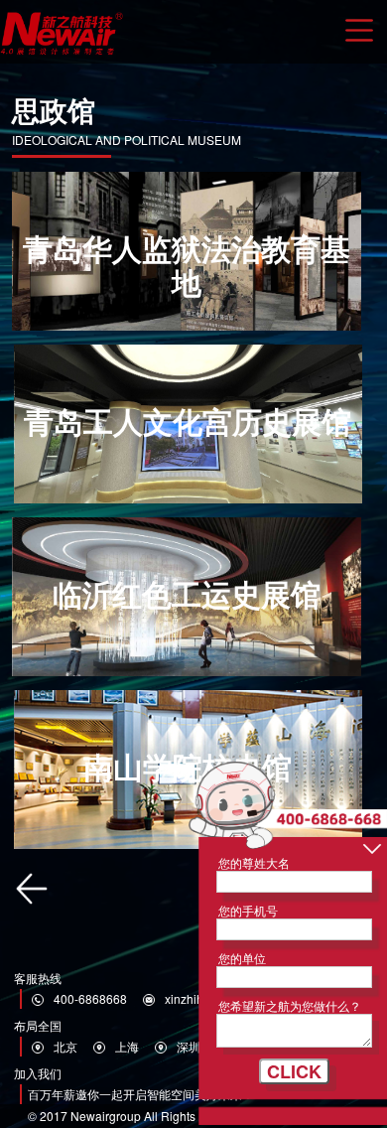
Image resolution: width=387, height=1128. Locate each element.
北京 (65, 1046)
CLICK (294, 1071)
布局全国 (38, 1025)
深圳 (188, 1046)
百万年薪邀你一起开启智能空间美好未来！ (141, 1093)
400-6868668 (90, 998)
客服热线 (38, 977)
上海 (127, 1046)
